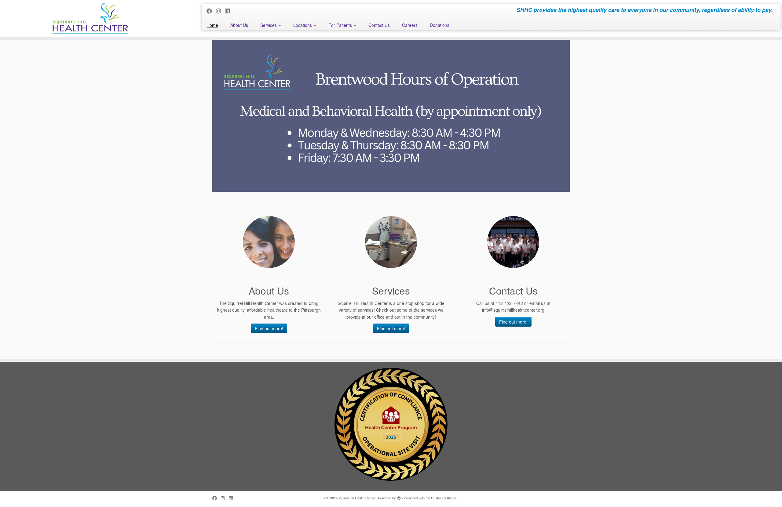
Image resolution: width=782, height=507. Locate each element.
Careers (410, 25)
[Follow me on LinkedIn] (229, 11)
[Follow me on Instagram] (220, 11)
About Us (239, 25)
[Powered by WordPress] (399, 496)
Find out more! (269, 328)
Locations (303, 25)
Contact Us (379, 25)
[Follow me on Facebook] (211, 11)
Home (212, 25)
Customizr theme (443, 497)
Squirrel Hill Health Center (356, 497)
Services (269, 25)
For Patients (340, 25)
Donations (439, 25)
